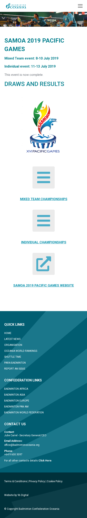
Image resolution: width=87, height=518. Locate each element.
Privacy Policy (37, 481)
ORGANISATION (13, 344)
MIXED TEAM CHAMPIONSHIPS (43, 199)
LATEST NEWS (12, 339)
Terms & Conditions (15, 481)
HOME (7, 333)
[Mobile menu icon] (80, 5)
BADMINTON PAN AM (16, 406)
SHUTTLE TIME (12, 356)
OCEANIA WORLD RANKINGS (20, 350)
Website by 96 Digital (16, 495)
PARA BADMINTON (15, 362)
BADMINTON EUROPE (16, 400)
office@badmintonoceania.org (21, 444)
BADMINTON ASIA (14, 394)
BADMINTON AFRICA (16, 388)
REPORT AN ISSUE (14, 368)
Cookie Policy (55, 481)
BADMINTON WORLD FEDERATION (24, 412)
